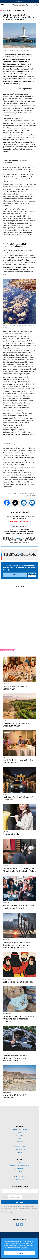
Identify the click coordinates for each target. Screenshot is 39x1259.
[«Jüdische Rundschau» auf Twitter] (21, 1224)
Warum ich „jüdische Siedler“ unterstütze (16, 1096)
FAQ (19, 1174)
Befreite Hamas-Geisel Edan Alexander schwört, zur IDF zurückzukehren (15, 1058)
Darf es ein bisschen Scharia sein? (18, 982)
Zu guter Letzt (7, 10)
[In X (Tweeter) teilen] (15, 503)
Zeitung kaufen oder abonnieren (19, 1165)
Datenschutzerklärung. (6, 1212)
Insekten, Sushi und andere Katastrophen (15, 687)
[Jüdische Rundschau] (19, 5)
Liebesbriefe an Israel (12, 834)
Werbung (19, 1171)
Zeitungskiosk (19, 1)
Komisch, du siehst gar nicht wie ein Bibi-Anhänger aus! (19, 761)
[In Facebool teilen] (7, 503)
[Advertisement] (19, 602)
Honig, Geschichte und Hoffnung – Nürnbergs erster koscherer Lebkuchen (18, 1019)
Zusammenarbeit (19, 1168)
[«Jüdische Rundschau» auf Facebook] (17, 1224)
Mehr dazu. (24, 1248)
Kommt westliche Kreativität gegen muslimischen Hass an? (18, 906)
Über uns (19, 1162)
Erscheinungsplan (19, 1176)
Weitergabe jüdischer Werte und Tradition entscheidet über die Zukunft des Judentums (17, 945)
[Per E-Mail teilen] (32, 503)
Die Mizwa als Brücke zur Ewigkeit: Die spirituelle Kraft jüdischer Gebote (19, 869)
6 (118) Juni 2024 (19, 10)
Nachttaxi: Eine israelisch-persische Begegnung (19, 798)
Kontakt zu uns (19, 1179)
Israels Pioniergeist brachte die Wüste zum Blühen (16, 724)
